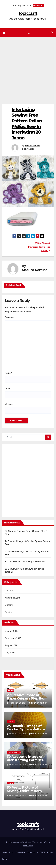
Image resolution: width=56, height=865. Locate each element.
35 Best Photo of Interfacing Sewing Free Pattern (39, 247)
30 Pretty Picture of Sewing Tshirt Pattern (25, 562)
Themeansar (28, 846)
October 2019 (11, 631)
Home (4, 852)
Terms (4, 859)
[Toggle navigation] (28, 33)
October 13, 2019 (18, 734)
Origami (9, 605)
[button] (52, 32)
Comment (10, 317)
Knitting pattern (12, 598)
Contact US (20, 852)
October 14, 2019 (18, 703)
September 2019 (13, 638)
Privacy (50, 852)
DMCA (42, 852)
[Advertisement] (28, 66)
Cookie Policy (32, 852)
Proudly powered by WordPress (19, 842)
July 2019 (10, 652)
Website (9, 404)
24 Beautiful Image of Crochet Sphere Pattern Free (26, 729)
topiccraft (28, 13)
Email (8, 388)
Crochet (9, 590)
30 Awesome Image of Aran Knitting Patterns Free (25, 760)
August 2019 (11, 645)
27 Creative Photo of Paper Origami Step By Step (25, 698)
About (11, 852)
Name (8, 373)
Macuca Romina (32, 145)
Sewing (8, 612)
